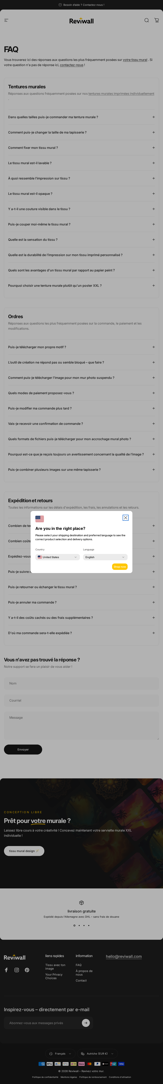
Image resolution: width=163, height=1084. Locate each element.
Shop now (120, 566)
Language (88, 549)
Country (40, 549)
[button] (126, 518)
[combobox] (48, 557)
